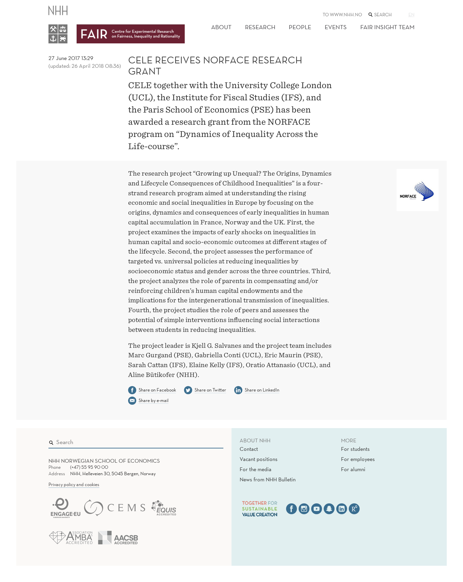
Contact (249, 448)
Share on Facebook (157, 390)
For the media (255, 469)
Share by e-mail (153, 400)
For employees (358, 459)
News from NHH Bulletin (268, 479)
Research (260, 27)
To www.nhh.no (342, 14)
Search (208, 440)
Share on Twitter (210, 390)
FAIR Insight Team (387, 27)
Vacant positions (259, 459)
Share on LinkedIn (262, 390)
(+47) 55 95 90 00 (89, 467)
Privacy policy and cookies (73, 484)
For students (355, 448)
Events (336, 27)
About (221, 27)
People (300, 27)
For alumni (353, 469)
